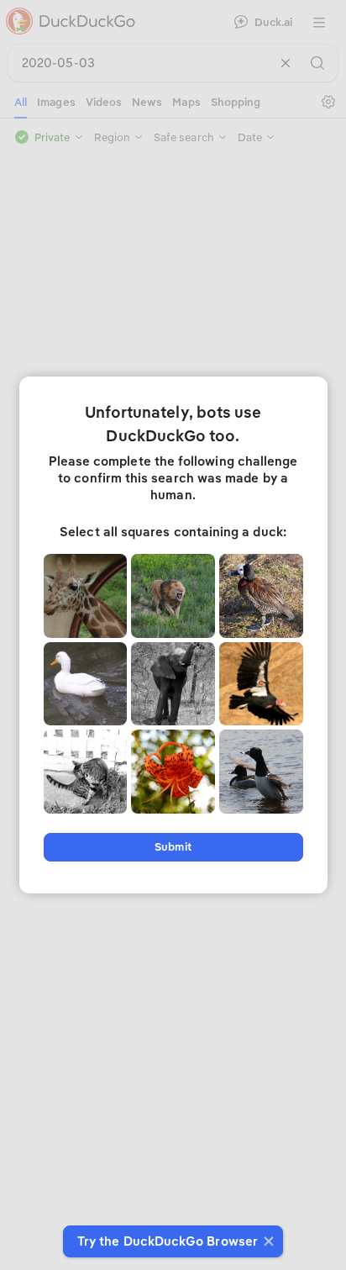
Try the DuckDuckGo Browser (167, 1241)
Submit (173, 847)
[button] (266, 1241)
